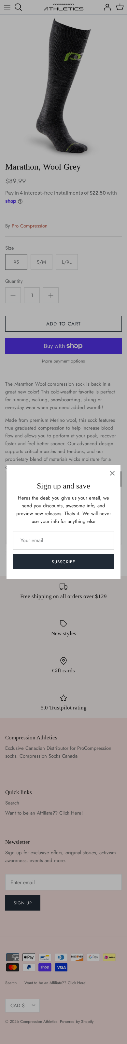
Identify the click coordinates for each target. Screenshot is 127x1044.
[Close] (112, 473)
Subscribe (63, 562)
